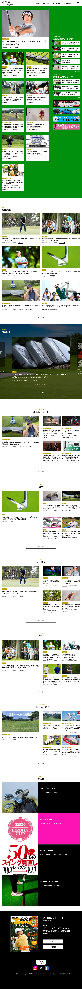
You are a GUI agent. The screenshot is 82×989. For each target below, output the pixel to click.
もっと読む (77, 71)
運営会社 (24, 974)
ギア (48, 3)
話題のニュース (40, 3)
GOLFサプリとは (16, 974)
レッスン (58, 3)
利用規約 (31, 974)
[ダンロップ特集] (66, 103)
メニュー (78, 3)
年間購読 (53, 947)
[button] (36, 385)
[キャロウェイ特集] (66, 111)
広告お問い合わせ (53, 974)
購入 (53, 941)
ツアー (53, 3)
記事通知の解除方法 (65, 974)
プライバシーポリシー (41, 974)
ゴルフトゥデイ (67, 3)
